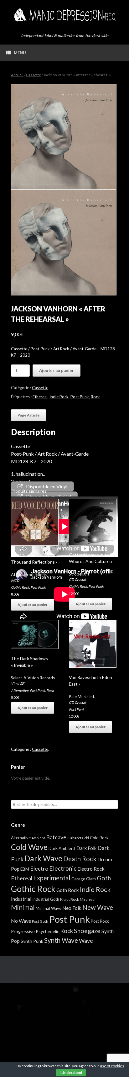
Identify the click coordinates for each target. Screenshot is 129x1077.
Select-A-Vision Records (33, 677)
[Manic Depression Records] (64, 15)
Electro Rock (91, 869)
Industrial (21, 899)
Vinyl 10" (18, 683)
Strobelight (79, 573)
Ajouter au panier (56, 370)
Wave (86, 940)
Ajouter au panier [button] (33, 604)
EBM (24, 869)
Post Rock (100, 921)
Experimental (51, 878)
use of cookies (112, 1066)
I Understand (70, 1072)
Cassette (33, 74)
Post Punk (79, 396)
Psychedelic (47, 931)
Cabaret (74, 838)
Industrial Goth (45, 899)
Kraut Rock (69, 899)
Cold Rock (99, 837)
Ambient (38, 838)
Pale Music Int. (82, 696)
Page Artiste (28, 415)
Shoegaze (87, 930)
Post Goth (40, 921)
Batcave (56, 837)
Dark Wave (43, 858)
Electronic (62, 868)
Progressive (23, 931)
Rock (95, 396)
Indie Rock (59, 396)
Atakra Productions (29, 574)
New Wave (97, 907)
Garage (78, 878)
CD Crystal (77, 579)
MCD (15, 580)
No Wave (21, 921)
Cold (85, 838)
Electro (39, 868)
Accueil (17, 74)
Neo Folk (71, 908)
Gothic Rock (20, 587)
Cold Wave (29, 847)
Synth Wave (61, 940)
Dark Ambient (62, 848)
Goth (104, 878)
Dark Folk (86, 848)
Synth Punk (32, 941)
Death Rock (79, 858)
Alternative (19, 690)
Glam (91, 878)
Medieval (87, 899)
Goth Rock (67, 890)
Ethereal (40, 396)
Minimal (23, 907)
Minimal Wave (48, 908)
